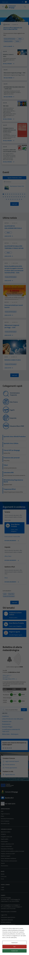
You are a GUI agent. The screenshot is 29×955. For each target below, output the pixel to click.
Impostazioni (14, 942)
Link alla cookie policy (11, 937)
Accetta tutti (14, 951)
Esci (14, 947)
